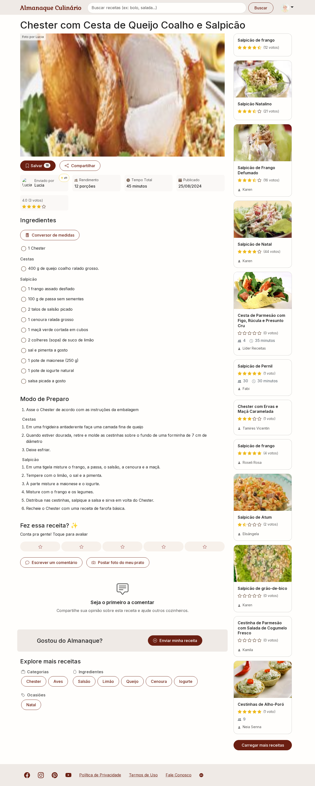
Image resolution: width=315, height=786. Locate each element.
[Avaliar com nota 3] (122, 546)
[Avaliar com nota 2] (81, 546)
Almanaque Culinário (50, 8)
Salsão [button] (84, 681)
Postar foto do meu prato (121, 562)
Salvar (40, 165)
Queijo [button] (132, 681)
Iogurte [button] (185, 681)
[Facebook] (27, 774)
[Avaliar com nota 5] (205, 546)
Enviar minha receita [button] (178, 640)
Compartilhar (83, 165)
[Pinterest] (55, 774)
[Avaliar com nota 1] (40, 546)
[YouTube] (68, 774)
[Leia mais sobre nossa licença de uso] (201, 775)
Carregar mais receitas (263, 745)
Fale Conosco (178, 774)
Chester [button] (33, 681)
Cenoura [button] (159, 681)
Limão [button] (108, 681)
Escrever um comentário (54, 562)
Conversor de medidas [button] (53, 235)
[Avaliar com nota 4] (163, 546)
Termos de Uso (143, 774)
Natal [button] (31, 704)
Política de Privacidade (100, 774)
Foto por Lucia (33, 37)
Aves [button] (58, 681)
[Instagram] (41, 774)
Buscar (260, 7)
